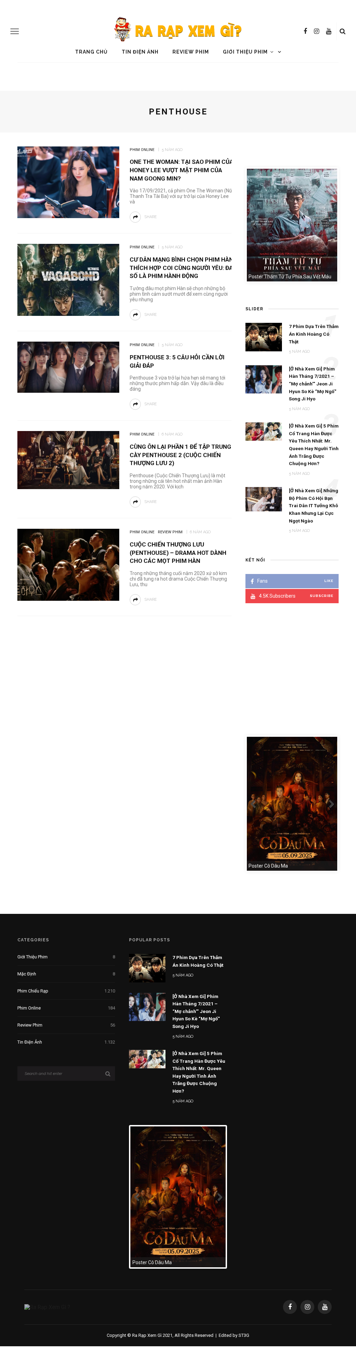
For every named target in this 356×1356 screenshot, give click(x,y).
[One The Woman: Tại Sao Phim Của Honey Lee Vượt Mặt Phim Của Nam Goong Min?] (67, 181)
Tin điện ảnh (140, 52)
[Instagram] (316, 31)
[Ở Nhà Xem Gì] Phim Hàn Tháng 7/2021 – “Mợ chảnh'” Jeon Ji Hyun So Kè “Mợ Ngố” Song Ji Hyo (196, 1011)
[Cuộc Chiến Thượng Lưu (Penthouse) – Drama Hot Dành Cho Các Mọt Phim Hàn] (67, 564)
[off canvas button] (14, 31)
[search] (342, 31)
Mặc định (66, 973)
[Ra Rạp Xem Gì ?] (47, 1306)
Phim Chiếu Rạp (66, 991)
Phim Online (142, 149)
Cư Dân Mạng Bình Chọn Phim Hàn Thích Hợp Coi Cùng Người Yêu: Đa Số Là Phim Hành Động (181, 268)
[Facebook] (305, 31)
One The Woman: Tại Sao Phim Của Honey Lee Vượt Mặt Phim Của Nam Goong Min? (181, 170)
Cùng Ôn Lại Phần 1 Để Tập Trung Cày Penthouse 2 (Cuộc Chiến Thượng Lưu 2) (180, 455)
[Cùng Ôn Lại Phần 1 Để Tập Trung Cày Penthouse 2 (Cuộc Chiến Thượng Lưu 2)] (67, 459)
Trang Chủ (91, 52)
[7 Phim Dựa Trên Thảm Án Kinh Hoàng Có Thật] (147, 967)
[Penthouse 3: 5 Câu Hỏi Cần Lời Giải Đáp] (67, 367)
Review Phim (190, 52)
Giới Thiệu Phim (245, 52)
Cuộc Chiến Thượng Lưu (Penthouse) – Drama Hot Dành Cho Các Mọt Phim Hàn (178, 553)
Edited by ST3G (234, 1335)
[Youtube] (329, 31)
